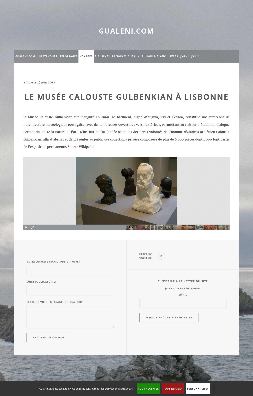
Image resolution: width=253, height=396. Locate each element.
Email (182, 294)
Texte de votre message (55, 302)
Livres (173, 56)
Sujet (41, 281)
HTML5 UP (165, 369)
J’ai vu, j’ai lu (190, 56)
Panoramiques (123, 56)
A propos (105, 369)
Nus (140, 56)
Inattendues (47, 56)
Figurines (102, 56)
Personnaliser (198, 388)
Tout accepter (148, 388)
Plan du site (129, 369)
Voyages (86, 56)
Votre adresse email (53, 261)
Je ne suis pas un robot (183, 288)
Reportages (68, 56)
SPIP (181, 369)
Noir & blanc (156, 56)
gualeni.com (126, 31)
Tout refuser (173, 388)
